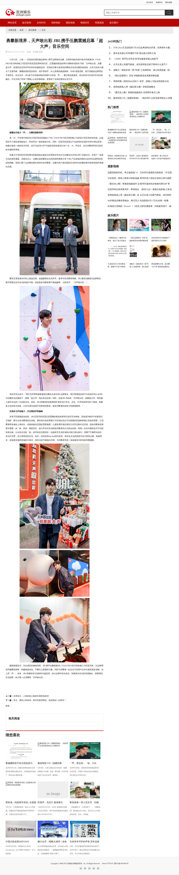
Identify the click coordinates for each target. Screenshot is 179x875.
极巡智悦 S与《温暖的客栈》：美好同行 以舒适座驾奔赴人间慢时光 (142, 99)
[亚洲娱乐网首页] (18, 12)
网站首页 (12, 22)
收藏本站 (159, 2)
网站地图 (168, 2)
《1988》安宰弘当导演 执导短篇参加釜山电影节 (135, 59)
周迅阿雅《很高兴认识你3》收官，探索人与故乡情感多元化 (141, 81)
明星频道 (99, 22)
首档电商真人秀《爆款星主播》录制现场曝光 (134, 87)
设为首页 (149, 2)
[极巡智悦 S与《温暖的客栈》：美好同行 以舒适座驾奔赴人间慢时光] (53, 746)
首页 (21, 30)
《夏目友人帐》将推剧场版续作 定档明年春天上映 (136, 92)
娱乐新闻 (26, 22)
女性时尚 (41, 22)
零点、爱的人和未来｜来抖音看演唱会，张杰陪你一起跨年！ (39, 700)
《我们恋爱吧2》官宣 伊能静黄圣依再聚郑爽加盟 (136, 76)
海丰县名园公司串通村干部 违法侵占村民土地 (134, 53)
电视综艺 (84, 22)
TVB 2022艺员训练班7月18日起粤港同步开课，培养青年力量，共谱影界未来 (142, 48)
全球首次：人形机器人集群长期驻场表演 (31, 696)
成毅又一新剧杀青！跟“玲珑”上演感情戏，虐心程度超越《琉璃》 (141, 71)
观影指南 (70, 22)
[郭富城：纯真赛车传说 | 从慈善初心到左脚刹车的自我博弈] (21, 785)
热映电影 (55, 22)
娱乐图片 (113, 22)
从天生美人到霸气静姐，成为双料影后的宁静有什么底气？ (140, 64)
